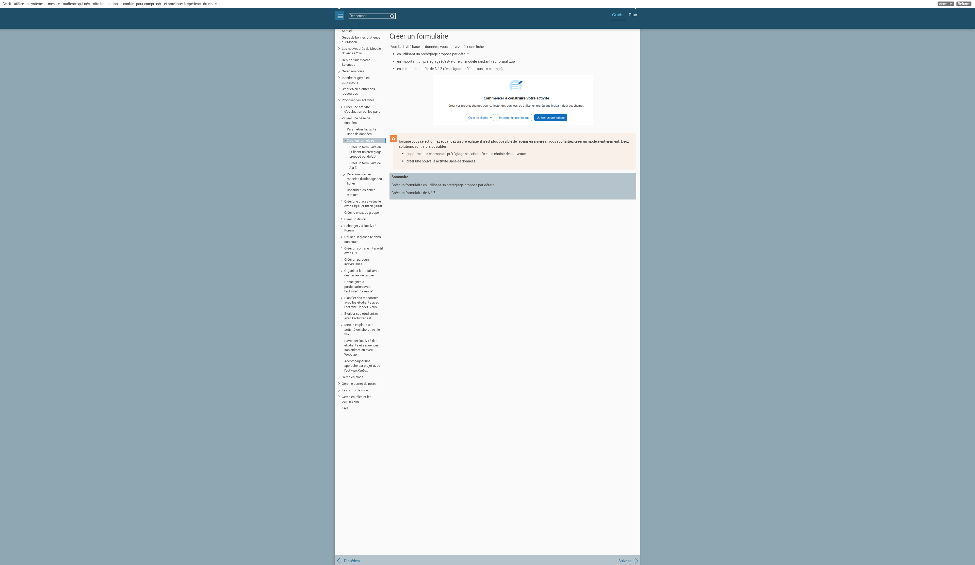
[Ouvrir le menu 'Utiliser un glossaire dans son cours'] (342, 236)
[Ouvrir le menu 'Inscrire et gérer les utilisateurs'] (339, 77)
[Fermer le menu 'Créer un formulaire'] (344, 140)
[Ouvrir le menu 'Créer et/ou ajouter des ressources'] (339, 88)
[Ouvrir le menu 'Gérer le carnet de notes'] (339, 383)
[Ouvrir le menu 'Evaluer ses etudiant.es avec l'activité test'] (342, 313)
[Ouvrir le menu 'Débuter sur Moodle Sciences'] (339, 59)
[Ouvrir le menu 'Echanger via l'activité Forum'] (342, 225)
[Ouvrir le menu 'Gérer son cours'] (339, 71)
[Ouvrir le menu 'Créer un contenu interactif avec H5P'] (342, 248)
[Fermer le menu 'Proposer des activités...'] (339, 99)
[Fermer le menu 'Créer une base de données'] (342, 118)
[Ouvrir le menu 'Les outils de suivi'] (339, 390)
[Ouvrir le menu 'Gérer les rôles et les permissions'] (339, 396)
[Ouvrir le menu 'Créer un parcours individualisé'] (342, 259)
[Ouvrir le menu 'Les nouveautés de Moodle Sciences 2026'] (339, 48)
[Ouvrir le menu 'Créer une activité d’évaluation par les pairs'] (342, 106)
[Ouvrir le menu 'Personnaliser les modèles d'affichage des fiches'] (344, 174)
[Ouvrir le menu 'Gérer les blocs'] (339, 376)
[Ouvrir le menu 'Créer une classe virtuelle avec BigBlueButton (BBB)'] (342, 201)
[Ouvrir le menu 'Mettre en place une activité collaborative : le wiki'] (342, 324)
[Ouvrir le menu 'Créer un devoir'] (342, 219)
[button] (946, 4)
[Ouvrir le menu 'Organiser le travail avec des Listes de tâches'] (342, 270)
